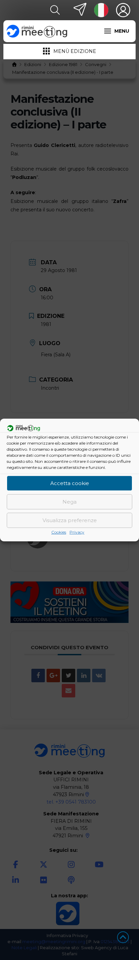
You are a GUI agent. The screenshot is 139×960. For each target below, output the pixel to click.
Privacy (77, 532)
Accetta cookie (69, 483)
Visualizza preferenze (70, 520)
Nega (69, 502)
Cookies (58, 532)
